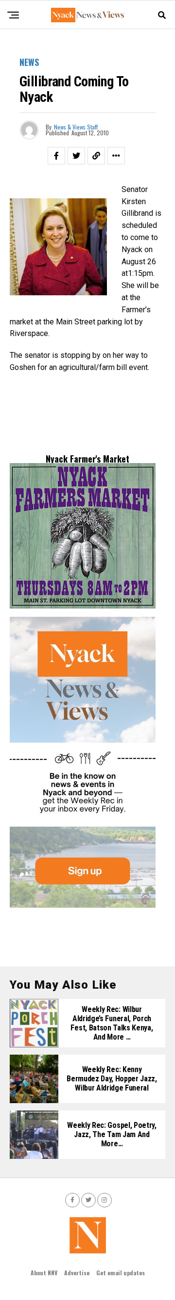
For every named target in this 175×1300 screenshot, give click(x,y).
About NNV (44, 1272)
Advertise (76, 1272)
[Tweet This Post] (76, 155)
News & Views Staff (76, 127)
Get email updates (120, 1272)
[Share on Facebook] (56, 155)
